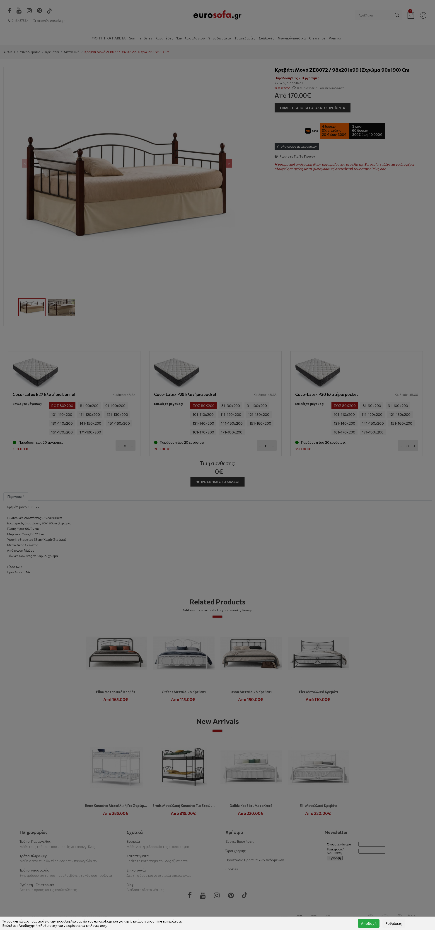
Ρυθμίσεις (393, 923)
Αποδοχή (369, 923)
